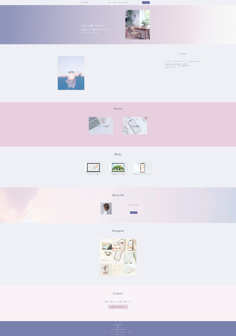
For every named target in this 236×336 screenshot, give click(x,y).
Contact (129, 332)
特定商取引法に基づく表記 (120, 329)
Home (109, 2)
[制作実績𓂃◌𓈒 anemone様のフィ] (130, 245)
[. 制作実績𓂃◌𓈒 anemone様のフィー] (118, 245)
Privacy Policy (113, 329)
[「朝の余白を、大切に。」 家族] (106, 245)
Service (114, 2)
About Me (125, 2)
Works (119, 2)
